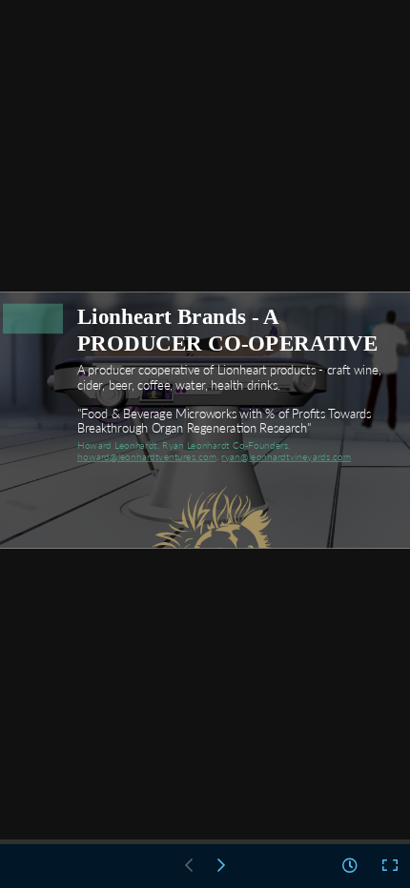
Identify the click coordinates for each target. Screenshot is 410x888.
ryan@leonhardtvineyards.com (286, 456)
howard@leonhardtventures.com (146, 456)
